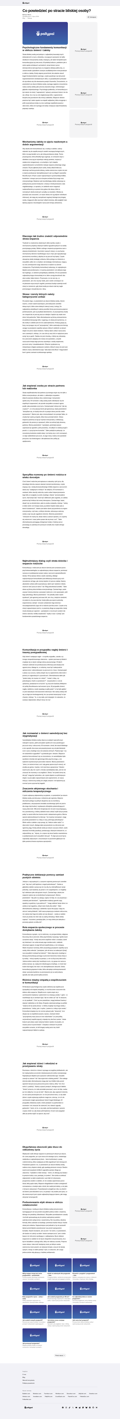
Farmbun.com (48, 1393)
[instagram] (66, 1407)
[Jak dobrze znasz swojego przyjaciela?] (60, 1312)
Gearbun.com (93, 1393)
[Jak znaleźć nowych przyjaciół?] (34, 1312)
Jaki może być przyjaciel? (80, 1320)
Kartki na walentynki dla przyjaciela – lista (59, 1274)
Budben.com (26, 1393)
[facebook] (63, 1407)
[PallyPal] (28, 1407)
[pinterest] (90, 1407)
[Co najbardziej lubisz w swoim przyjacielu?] (84, 1288)
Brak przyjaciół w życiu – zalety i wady (32, 1297)
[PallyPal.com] (25, 3)
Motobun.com (37, 1393)
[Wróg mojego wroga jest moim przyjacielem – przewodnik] (34, 1265)
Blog (23, 18)
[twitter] (73, 1407)
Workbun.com (60, 1393)
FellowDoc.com (84, 1396)
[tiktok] (69, 1407)
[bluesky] (86, 1407)
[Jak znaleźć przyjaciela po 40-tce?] (60, 1288)
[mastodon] (83, 1407)
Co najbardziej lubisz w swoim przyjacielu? (82, 1297)
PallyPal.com (48, 1396)
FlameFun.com (72, 1396)
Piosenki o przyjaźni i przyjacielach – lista (83, 1274)
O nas (24, 1374)
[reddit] (80, 1407)
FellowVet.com (26, 1399)
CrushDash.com (60, 1396)
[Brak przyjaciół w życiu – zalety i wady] (34, 1288)
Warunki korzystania (28, 1380)
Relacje (30, 18)
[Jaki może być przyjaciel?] (84, 1312)
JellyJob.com (82, 1393)
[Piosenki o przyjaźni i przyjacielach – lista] (84, 1265)
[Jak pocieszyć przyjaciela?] (34, 1335)
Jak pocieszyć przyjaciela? (31, 1343)
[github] (93, 1407)
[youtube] (76, 1407)
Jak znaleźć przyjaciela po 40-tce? (58, 1296)
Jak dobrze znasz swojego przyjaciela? (56, 1321)
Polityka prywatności (28, 1383)
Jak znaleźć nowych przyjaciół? (32, 1320)
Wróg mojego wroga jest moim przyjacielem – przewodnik (32, 1274)
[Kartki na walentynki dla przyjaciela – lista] (60, 1265)
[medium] (97, 1407)
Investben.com (37, 1396)
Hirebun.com (26, 1396)
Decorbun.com (71, 1393)
